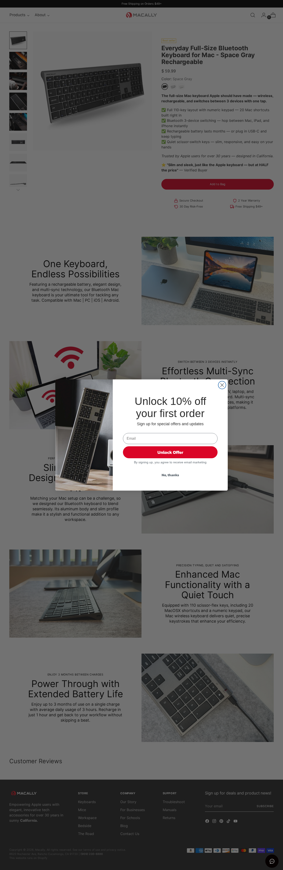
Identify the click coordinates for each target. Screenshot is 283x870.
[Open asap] (272, 861)
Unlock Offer (170, 452)
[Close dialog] (222, 385)
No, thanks (170, 475)
